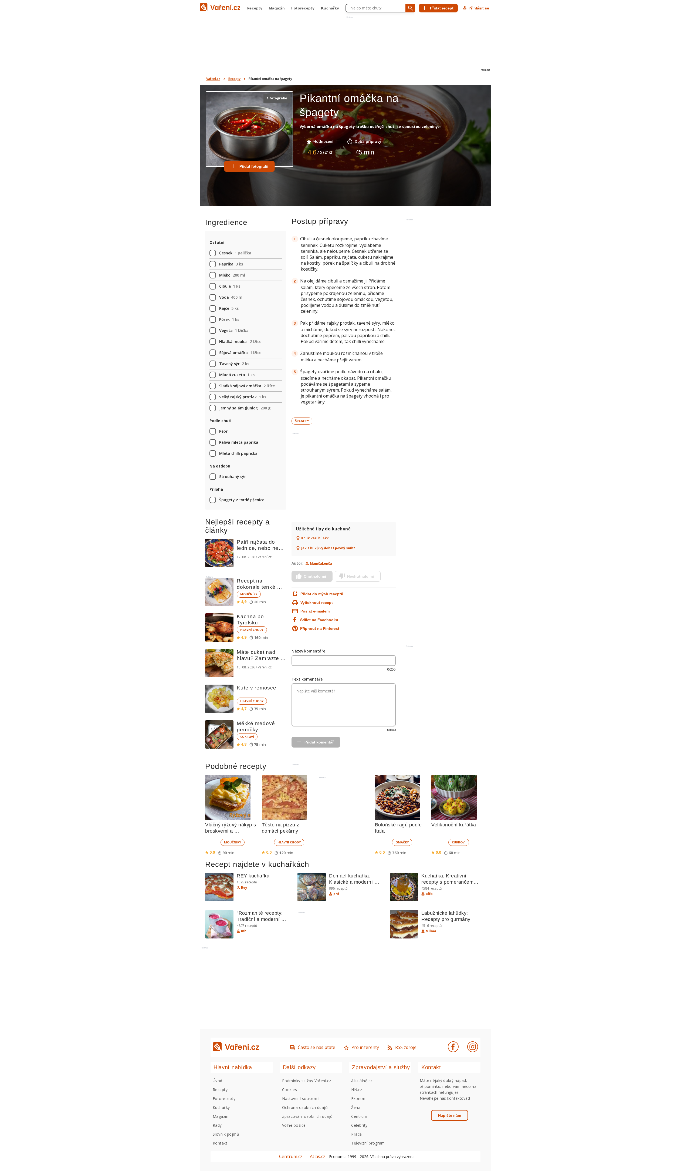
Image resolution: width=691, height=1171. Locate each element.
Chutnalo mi (315, 576)
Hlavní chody (251, 630)
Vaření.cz (213, 78)
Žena (355, 1107)
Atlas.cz (317, 1156)
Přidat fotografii (253, 166)
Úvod (217, 1080)
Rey (244, 888)
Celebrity (359, 1125)
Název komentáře (308, 651)
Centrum (359, 1116)
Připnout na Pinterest (319, 628)
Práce (356, 1134)
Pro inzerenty (365, 1047)
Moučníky (248, 594)
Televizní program (368, 1143)
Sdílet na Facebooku (319, 620)
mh (243, 931)
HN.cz (356, 1089)
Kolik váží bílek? (314, 538)
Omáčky (402, 842)
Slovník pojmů (226, 1134)
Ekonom (359, 1098)
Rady (217, 1125)
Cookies (289, 1089)
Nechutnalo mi (360, 576)
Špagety (302, 421)
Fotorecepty (302, 8)
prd (336, 894)
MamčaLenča (321, 563)
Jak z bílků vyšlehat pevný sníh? (328, 548)
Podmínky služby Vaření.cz (306, 1080)
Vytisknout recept (316, 602)
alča (429, 894)
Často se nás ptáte (316, 1047)
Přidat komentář (319, 742)
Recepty (254, 8)
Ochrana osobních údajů (305, 1107)
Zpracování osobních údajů (307, 1116)
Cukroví (247, 737)
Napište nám (449, 1115)
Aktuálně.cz (361, 1080)
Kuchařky (330, 8)
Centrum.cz (290, 1156)
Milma (431, 931)
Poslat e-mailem (315, 611)
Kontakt (220, 1143)
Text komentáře (307, 679)
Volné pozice (294, 1125)
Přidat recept (441, 8)
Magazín (277, 8)
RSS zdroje (405, 1047)
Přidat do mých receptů (321, 594)
